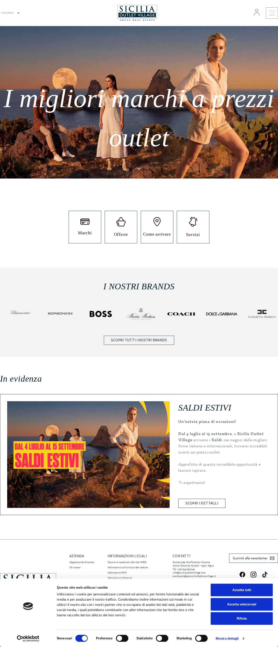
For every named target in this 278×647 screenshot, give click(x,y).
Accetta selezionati (241, 604)
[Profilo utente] (257, 12)
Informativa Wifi (117, 572)
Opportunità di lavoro (81, 562)
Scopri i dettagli (201, 503)
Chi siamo (75, 567)
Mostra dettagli (227, 638)
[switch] (122, 638)
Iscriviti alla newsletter (250, 558)
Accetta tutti (241, 590)
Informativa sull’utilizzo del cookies (128, 567)
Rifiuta (242, 618)
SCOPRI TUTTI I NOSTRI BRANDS (139, 340)
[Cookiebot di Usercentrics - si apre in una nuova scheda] (28, 638)
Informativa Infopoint (120, 578)
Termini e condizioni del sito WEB (127, 562)
